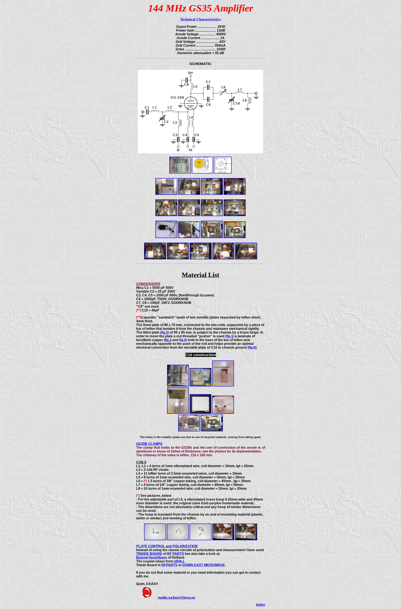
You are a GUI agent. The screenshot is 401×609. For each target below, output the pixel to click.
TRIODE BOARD (149, 553)
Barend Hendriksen (151, 557)
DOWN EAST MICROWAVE (204, 565)
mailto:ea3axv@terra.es (176, 597)
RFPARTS (169, 565)
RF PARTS (175, 553)
